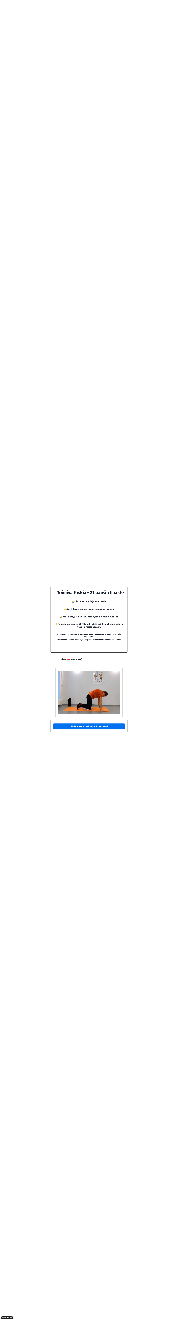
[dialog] (7, 1317)
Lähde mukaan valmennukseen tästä (89, 726)
